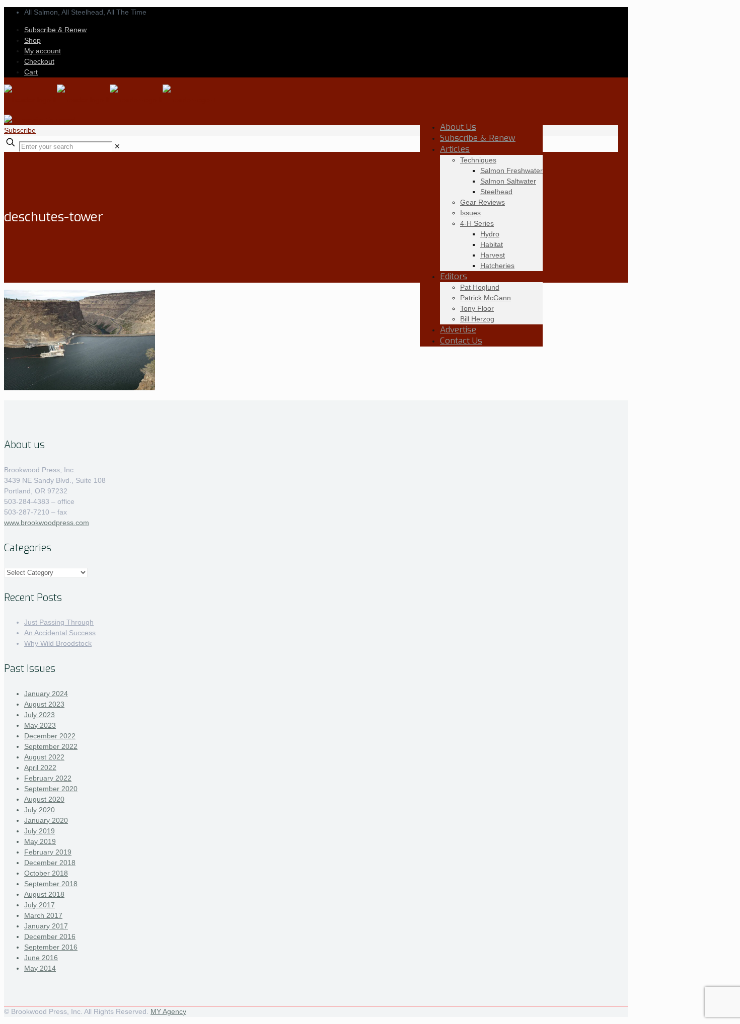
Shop (32, 40)
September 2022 (51, 746)
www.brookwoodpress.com (46, 523)
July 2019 (39, 831)
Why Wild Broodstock (58, 643)
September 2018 (51, 884)
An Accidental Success (60, 633)
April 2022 (40, 767)
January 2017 (46, 926)
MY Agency (168, 1011)
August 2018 (44, 894)
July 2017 (39, 905)
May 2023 (40, 725)
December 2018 (50, 863)
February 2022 (47, 778)
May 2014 (40, 968)
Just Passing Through (59, 622)
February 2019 (47, 852)
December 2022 (50, 736)
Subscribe (20, 130)
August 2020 (44, 799)
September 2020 (51, 789)
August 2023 (44, 704)
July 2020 (39, 810)
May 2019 (40, 841)
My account (42, 51)
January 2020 (46, 820)
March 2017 (43, 915)
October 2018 (46, 873)
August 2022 (44, 757)
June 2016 (41, 958)
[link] (117, 146)
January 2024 (46, 694)
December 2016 (50, 936)
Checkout (39, 61)
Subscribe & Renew (55, 30)
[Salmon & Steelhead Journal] (109, 99)
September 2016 (51, 947)
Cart (31, 72)
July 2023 (39, 715)
